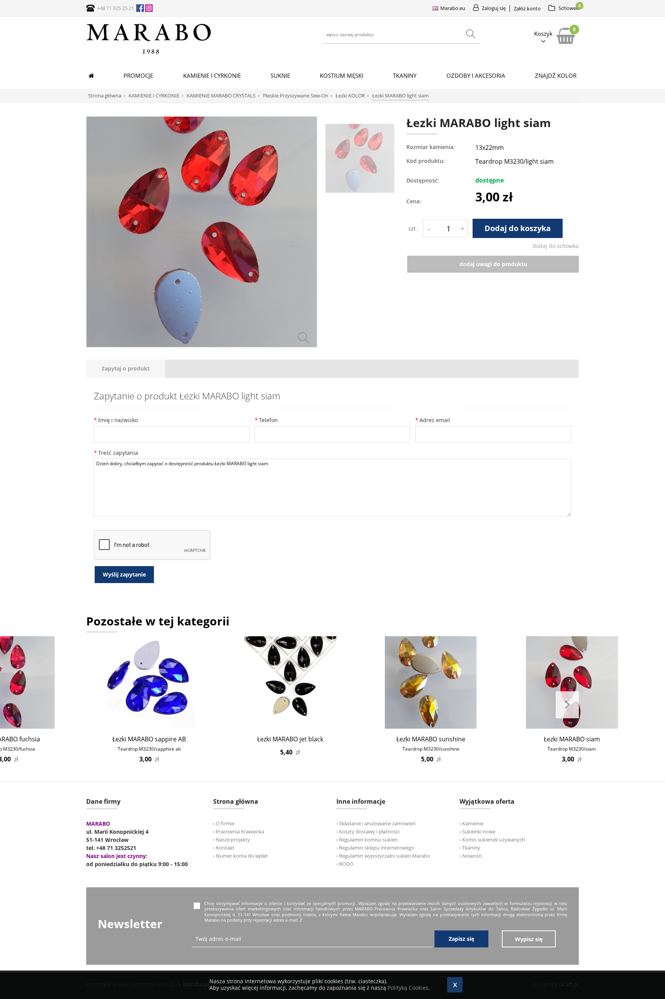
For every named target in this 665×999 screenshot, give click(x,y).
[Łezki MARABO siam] (572, 682)
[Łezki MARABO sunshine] (431, 682)
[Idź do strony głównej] (149, 53)
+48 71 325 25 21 (115, 8)
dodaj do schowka (556, 246)
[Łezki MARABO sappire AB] (149, 682)
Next (567, 704)
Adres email (434, 420)
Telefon (268, 420)
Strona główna (104, 95)
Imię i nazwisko (118, 420)
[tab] (125, 369)
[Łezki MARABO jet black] (290, 682)
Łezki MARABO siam (572, 739)
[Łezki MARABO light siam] (201, 345)
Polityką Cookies (408, 987)
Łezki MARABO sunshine (430, 739)
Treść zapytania (118, 452)
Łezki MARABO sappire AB (149, 739)
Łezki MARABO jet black (290, 739)
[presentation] (125, 369)
